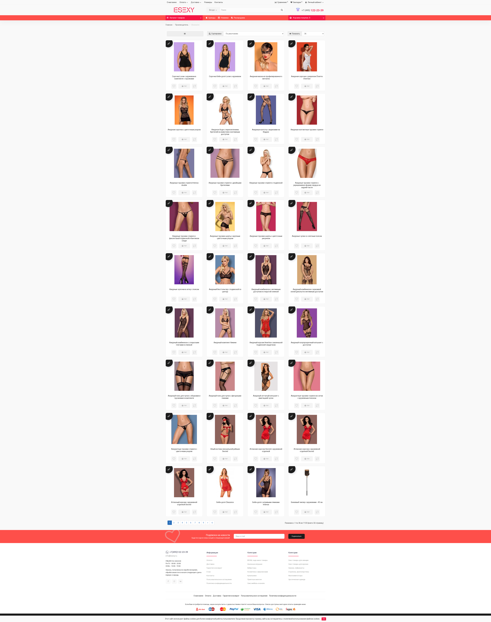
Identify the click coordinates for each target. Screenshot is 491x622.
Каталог (177, 18)
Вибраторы (251, 568)
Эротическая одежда (296, 579)
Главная (169, 25)
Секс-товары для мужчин (298, 564)
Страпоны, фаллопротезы (298, 572)
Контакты (219, 2)
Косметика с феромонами (257, 572)
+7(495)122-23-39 (179, 552)
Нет (185, 86)
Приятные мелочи (254, 579)
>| (212, 523)
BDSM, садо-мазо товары (257, 560)
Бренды (211, 18)
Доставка (195, 2)
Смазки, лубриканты (296, 568)
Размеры (208, 2)
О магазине (172, 2)
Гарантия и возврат (214, 568)
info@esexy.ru (171, 556)
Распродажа (239, 18)
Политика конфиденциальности (219, 583)
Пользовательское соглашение (219, 579)
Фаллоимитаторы (295, 576)
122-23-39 (312, 10)
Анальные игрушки (254, 564)
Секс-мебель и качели (256, 583)
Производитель (181, 25)
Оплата (183, 2)
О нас (209, 572)
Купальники (251, 576)
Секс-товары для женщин (298, 560)
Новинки (224, 18)
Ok (324, 619)
